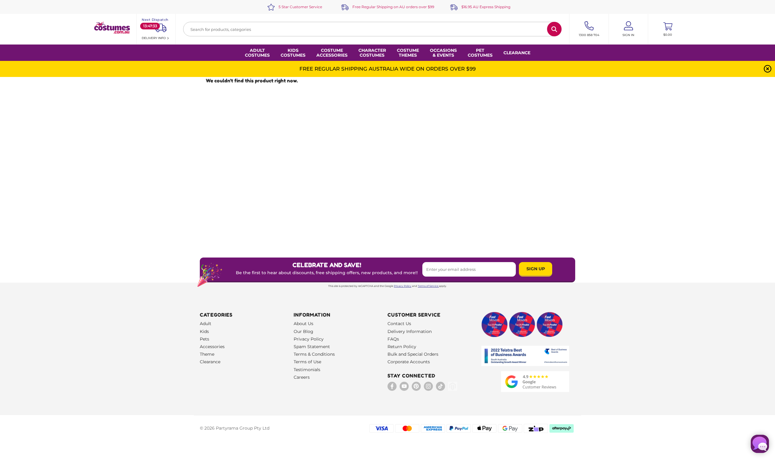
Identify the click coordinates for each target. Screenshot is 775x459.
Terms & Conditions (314, 354)
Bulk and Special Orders (413, 354)
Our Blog (303, 331)
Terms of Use (307, 361)
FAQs (393, 339)
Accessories (212, 346)
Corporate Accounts (409, 361)
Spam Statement (312, 346)
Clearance (516, 52)
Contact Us (399, 323)
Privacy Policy (402, 286)
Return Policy (402, 346)
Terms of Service (428, 286)
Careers (302, 377)
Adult (205, 323)
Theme (207, 354)
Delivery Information (410, 331)
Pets (204, 339)
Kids (204, 331)
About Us (303, 323)
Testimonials (307, 369)
